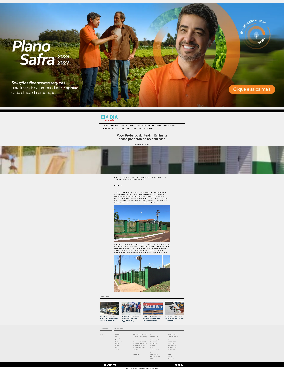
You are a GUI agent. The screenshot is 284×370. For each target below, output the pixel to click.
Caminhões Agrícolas (155, 339)
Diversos (152, 351)
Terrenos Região (136, 354)
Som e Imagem (171, 349)
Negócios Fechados (172, 341)
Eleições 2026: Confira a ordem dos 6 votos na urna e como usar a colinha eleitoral (174, 318)
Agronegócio (106, 128)
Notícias (103, 111)
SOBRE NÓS (102, 334)
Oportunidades (171, 343)
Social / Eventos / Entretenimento (143, 128)
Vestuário (170, 356)
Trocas (169, 354)
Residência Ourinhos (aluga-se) (140, 336)
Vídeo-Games (171, 358)
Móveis (169, 339)
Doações (152, 352)
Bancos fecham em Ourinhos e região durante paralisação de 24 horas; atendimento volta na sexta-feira (109, 319)
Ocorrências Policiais (128, 125)
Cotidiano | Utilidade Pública (110, 125)
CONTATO (102, 336)
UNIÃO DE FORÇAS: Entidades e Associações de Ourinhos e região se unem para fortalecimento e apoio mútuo (130, 319)
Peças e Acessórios (172, 345)
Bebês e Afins (153, 345)
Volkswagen (118, 338)
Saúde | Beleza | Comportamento (121, 128)
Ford (116, 339)
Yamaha (117, 349)
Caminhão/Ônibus (154, 341)
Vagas (151, 338)
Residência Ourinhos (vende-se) (140, 343)
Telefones (170, 351)
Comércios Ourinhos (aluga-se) (140, 334)
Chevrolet (117, 334)
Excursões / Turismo (155, 356)
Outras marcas (118, 341)
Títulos (169, 352)
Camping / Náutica (154, 349)
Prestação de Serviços (172, 347)
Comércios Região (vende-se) (139, 341)
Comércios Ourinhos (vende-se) (140, 338)
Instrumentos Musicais (173, 334)
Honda (116, 347)
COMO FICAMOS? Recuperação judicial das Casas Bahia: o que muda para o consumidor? (152, 318)
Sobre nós (119, 111)
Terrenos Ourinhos (137, 352)
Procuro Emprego (154, 336)
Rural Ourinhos (136, 349)
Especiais (117, 345)
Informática (152, 358)
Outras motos (118, 351)
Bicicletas (152, 347)
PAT (151, 334)
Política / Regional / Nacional (145, 125)
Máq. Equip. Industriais (173, 336)
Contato (126, 111)
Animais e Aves (153, 343)
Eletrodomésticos (154, 354)
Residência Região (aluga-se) (139, 345)
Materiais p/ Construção (173, 338)
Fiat (116, 336)
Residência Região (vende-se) (139, 347)
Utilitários (117, 343)
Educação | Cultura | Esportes (165, 125)
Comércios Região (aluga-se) (139, 339)
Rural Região (135, 351)
